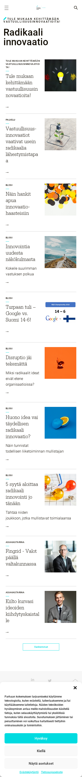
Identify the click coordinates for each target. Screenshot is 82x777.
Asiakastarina (15, 542)
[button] (75, 687)
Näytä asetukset (41, 763)
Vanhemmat (41, 646)
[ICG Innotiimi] (41, 8)
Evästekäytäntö (29, 772)
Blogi (9, 185)
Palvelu (10, 120)
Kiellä (41, 751)
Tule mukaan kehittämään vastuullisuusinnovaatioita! (23, 64)
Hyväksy (41, 738)
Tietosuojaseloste (52, 772)
